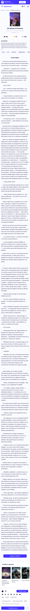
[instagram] (5, 594)
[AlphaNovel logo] (6, 6)
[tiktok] (8, 594)
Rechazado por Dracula (15, 581)
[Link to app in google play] (6, 591)
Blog (3, 597)
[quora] (14, 594)
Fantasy (7, 10)
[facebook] (2, 594)
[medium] (17, 594)
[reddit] (11, 594)
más (2, 49)
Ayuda (7, 597)
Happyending (22, 52)
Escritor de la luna (14, 30)
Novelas (2, 10)
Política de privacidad (17, 601)
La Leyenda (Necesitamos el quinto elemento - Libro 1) (6, 583)
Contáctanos (13, 597)
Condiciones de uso (6, 601)
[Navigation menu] (28, 6)
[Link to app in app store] (2, 591)
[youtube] (19, 594)
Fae (8, 52)
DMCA (25, 601)
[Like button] (27, 608)
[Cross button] (28, 2)
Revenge (14, 52)
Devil (3, 52)
